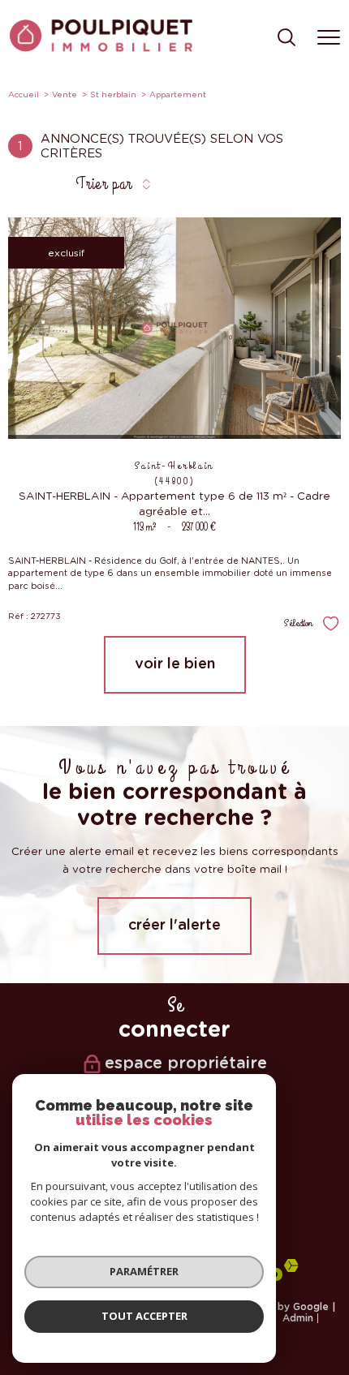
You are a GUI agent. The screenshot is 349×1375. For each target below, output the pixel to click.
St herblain (113, 94)
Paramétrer (144, 1271)
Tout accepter (144, 1315)
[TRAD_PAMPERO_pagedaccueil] (101, 48)
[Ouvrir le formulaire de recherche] (286, 38)
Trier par (103, 184)
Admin (297, 1318)
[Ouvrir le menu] (328, 38)
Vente (64, 94)
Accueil (23, 94)
